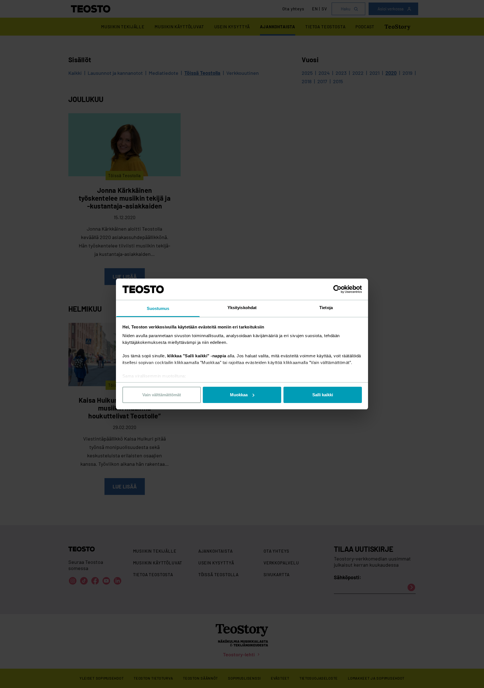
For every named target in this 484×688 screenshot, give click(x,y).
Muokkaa (239, 394)
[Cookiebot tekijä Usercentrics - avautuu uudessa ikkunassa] (337, 289)
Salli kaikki (322, 394)
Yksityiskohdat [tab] (242, 307)
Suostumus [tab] (158, 308)
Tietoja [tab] (326, 307)
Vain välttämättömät (161, 394)
